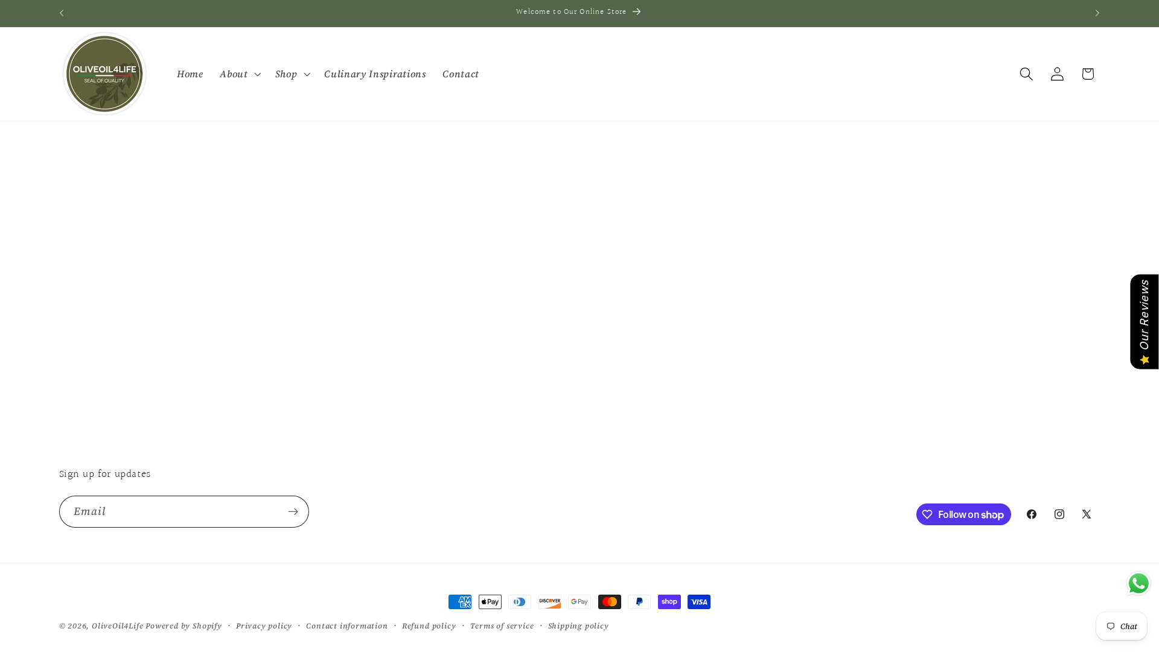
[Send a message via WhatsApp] (1139, 583)
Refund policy (429, 626)
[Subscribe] (293, 512)
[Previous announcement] (61, 13)
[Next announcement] (1097, 13)
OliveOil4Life (117, 626)
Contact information (347, 626)
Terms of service (502, 626)
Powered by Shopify (183, 626)
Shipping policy (578, 626)
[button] (238, 73)
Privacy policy (264, 626)
